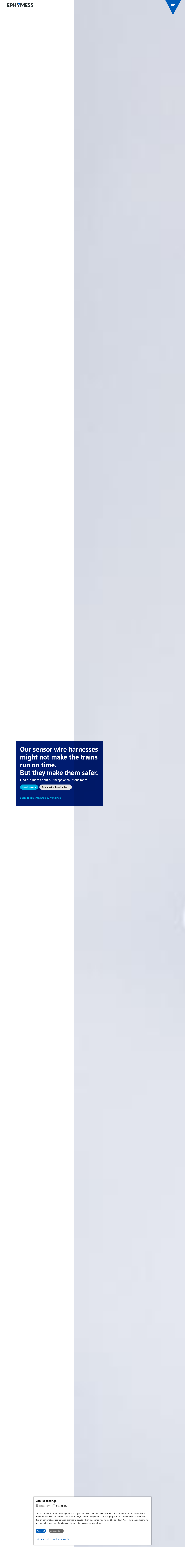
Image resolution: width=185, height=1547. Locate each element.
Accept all (41, 1531)
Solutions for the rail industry (56, 787)
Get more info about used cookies (53, 1539)
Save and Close (56, 1531)
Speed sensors (29, 787)
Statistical (61, 1505)
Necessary (44, 1505)
